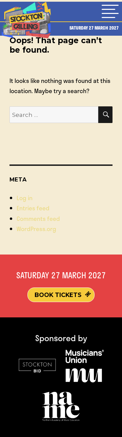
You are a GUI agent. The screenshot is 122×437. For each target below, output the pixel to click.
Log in (25, 197)
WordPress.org (36, 228)
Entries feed (33, 208)
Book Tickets (58, 294)
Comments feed (38, 218)
